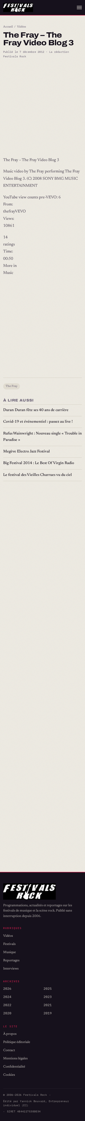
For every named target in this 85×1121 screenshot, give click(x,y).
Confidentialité (14, 1066)
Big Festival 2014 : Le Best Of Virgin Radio (38, 463)
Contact (9, 1050)
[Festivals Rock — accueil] (18, 7)
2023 (48, 997)
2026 (7, 988)
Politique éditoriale (16, 1042)
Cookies (9, 1075)
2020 (7, 1013)
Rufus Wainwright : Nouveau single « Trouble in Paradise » (42, 437)
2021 (48, 1005)
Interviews (11, 968)
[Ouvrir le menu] (79, 7)
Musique (9, 952)
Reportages (11, 960)
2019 (48, 1013)
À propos (10, 1034)
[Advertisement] (42, 107)
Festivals (9, 944)
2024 (7, 997)
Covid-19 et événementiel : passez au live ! (38, 422)
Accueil (8, 26)
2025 (48, 988)
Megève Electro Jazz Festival (26, 452)
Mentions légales (15, 1058)
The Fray (11, 386)
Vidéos (21, 26)
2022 (7, 1005)
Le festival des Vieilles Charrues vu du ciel (37, 475)
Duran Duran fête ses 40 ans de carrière (35, 410)
